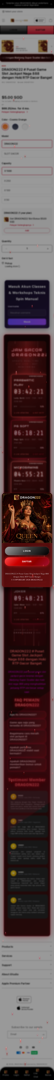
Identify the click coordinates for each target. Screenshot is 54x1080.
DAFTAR (27, 561)
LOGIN (27, 551)
